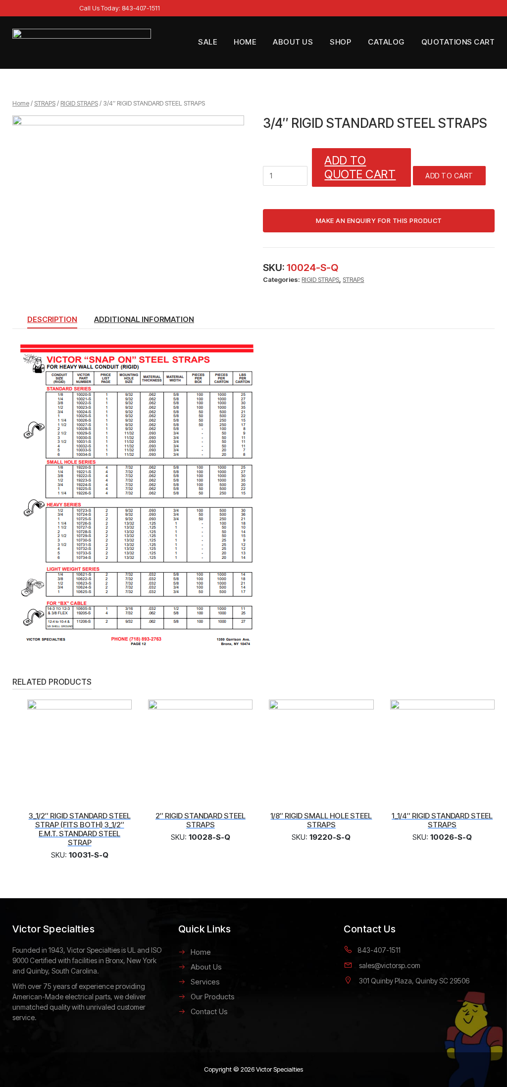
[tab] (52, 321)
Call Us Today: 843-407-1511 (119, 8)
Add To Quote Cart (360, 167)
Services (205, 981)
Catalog (386, 42)
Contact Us (209, 1011)
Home (245, 42)
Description (52, 319)
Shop (340, 42)
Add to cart (449, 175)
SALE (207, 42)
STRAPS (44, 103)
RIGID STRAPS (79, 103)
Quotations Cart (458, 42)
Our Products (213, 996)
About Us (293, 42)
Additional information (144, 319)
